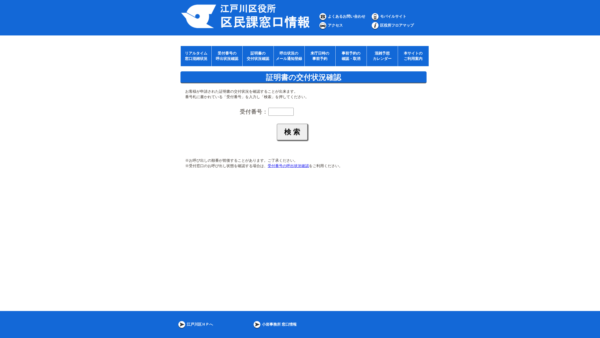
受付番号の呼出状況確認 (288, 166)
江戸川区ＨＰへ (199, 324)
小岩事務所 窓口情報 (279, 324)
